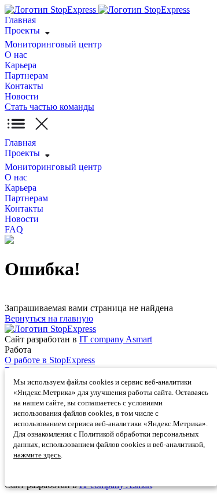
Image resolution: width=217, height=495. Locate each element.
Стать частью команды (49, 107)
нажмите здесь (37, 454)
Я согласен (30, 472)
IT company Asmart (115, 339)
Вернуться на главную (49, 318)
